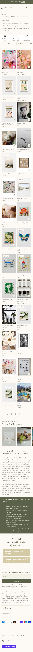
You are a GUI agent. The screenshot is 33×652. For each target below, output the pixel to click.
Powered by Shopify (21, 635)
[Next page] (26, 414)
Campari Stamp (20, 275)
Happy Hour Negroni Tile (23, 223)
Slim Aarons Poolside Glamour (22, 404)
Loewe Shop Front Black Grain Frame (22, 300)
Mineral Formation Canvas (8, 149)
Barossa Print (5, 404)
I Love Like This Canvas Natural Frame (7, 71)
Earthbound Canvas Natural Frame (6, 223)
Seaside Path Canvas (22, 198)
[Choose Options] (29, 67)
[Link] (9, 436)
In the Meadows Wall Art (7, 198)
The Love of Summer (21, 352)
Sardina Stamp (5, 275)
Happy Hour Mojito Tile (7, 249)
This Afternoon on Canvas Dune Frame (23, 71)
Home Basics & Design (11, 635)
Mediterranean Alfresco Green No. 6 (22, 97)
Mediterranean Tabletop (7, 97)
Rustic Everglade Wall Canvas (7, 352)
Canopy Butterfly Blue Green (22, 249)
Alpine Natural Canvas (7, 174)
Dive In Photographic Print (23, 149)
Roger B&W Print (21, 123)
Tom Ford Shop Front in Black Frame (7, 326)
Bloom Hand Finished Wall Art (8, 378)
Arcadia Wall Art (20, 174)
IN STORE (23, 2)
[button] (2, 8)
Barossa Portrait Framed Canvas (22, 326)
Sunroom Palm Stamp (7, 299)
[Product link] (9, 63)
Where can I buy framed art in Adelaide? (14, 552)
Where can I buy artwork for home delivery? (15, 560)
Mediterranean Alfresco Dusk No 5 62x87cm (7, 123)
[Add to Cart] (14, 67)
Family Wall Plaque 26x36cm (21, 378)
